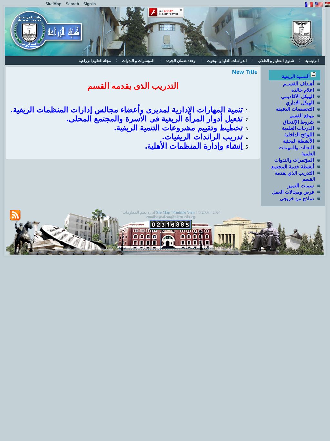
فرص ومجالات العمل (293, 192)
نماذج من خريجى (297, 198)
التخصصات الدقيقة (295, 109)
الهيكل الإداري (300, 102)
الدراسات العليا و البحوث (227, 60)
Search (72, 4)
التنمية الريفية (296, 76)
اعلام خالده (302, 90)
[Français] (309, 5)
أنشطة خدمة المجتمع (292, 166)
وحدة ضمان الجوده (181, 60)
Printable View (183, 212)
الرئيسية (312, 60)
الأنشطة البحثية (298, 141)
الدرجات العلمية (298, 128)
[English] (318, 5)
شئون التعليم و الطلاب (276, 60)
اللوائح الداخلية (299, 134)
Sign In (89, 4)
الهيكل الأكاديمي (297, 96)
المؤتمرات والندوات (294, 160)
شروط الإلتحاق (298, 122)
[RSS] (15, 215)
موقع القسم (302, 115)
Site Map (163, 212)
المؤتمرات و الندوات (138, 60)
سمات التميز (301, 185)
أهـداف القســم (298, 83)
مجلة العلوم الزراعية (95, 60)
